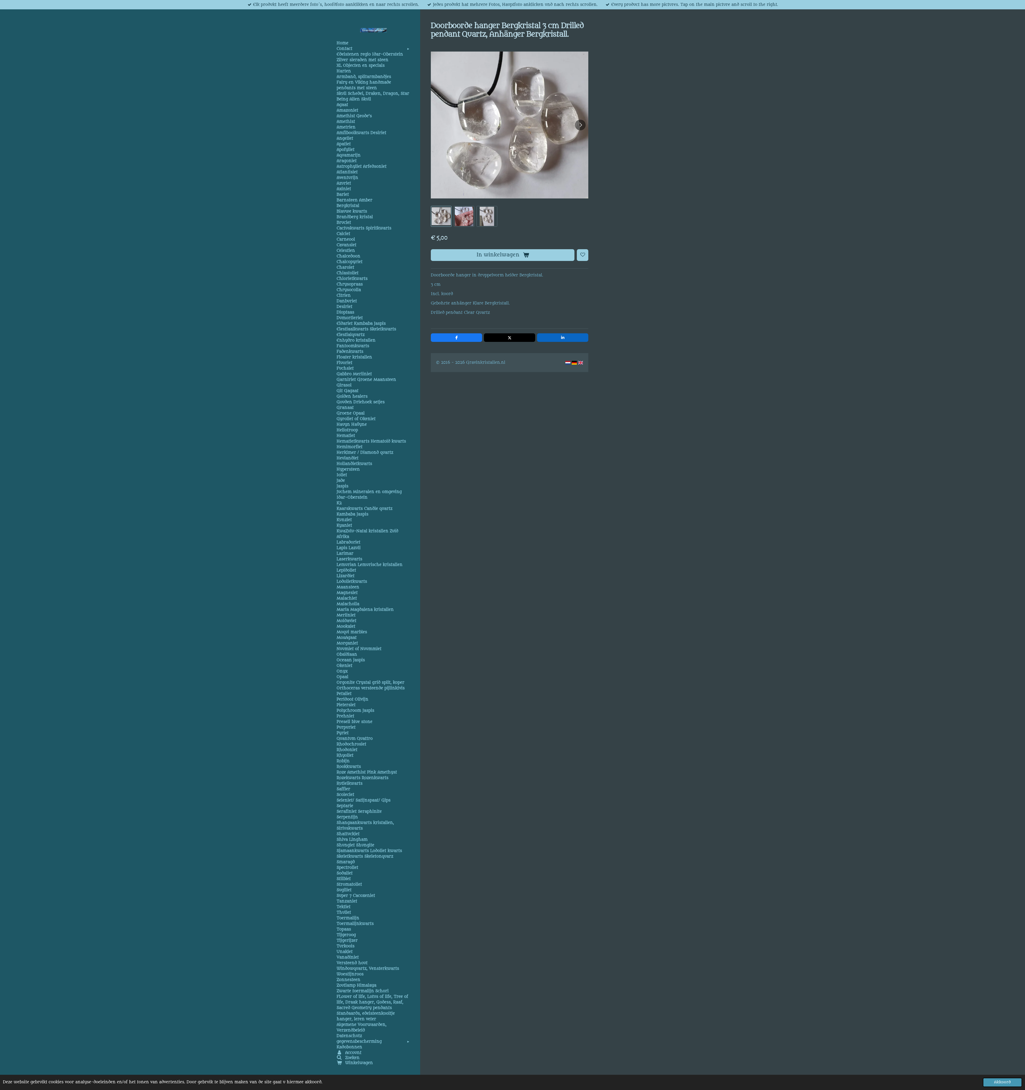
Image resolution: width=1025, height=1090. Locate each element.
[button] (441, 216)
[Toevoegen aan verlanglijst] (583, 255)
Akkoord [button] (1002, 1082)
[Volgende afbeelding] (580, 125)
